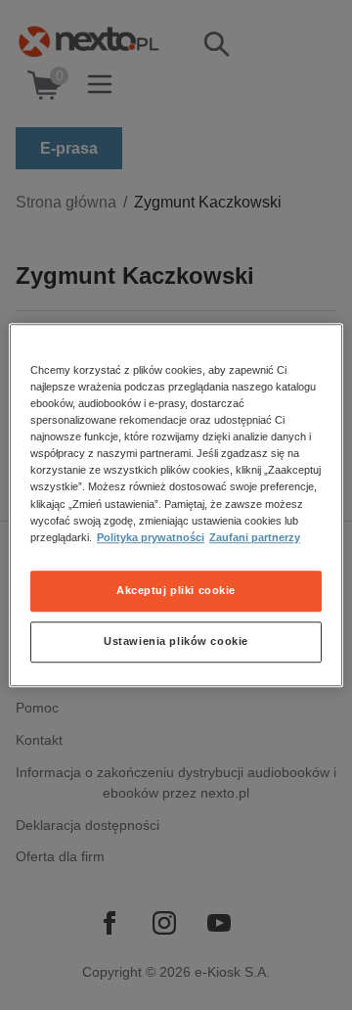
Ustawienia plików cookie (176, 641)
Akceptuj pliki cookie (176, 590)
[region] (176, 505)
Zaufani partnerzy (254, 537)
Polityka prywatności (150, 537)
